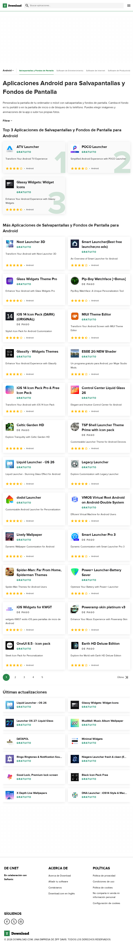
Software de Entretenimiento (69, 70)
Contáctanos (55, 887)
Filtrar (6, 120)
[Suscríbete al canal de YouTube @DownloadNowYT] (21, 921)
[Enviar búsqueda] (27, 5)
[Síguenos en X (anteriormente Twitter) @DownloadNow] (14, 921)
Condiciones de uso (103, 881)
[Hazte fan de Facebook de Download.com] (7, 921)
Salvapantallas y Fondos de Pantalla (36, 70)
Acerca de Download (59, 875)
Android (7, 70)
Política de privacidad (104, 875)
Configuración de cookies (106, 903)
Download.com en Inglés (61, 893)
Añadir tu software (58, 881)
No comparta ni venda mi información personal (106, 895)
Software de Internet (95, 70)
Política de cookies (103, 887)
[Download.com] (12, 5)
